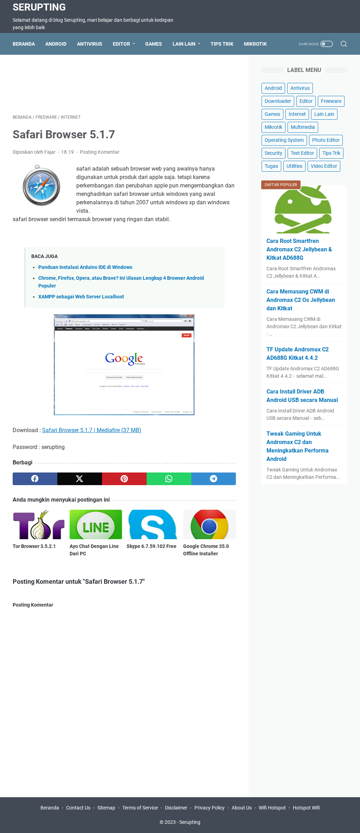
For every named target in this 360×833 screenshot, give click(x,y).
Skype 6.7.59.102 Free (151, 546)
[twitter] (79, 478)
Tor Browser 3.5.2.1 (34, 546)
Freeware (331, 101)
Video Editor (324, 166)
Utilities (294, 166)
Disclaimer (176, 808)
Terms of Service (140, 808)
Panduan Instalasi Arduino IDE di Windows (85, 267)
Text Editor (302, 153)
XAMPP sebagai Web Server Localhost (81, 297)
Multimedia (303, 127)
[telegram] (213, 478)
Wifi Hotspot (272, 808)
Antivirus (89, 44)
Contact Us (78, 808)
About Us (242, 808)
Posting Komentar (100, 152)
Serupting (39, 7)
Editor (121, 44)
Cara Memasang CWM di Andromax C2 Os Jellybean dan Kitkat (300, 300)
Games (153, 44)
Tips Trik (222, 44)
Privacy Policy (209, 808)
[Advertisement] (141, 83)
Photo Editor (326, 140)
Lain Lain (184, 44)
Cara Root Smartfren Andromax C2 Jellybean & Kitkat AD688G (299, 249)
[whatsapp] (169, 478)
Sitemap (106, 808)
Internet (297, 114)
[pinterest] (124, 478)
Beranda (24, 44)
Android (55, 44)
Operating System (284, 140)
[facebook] (35, 478)
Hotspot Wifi (306, 808)
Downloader (278, 101)
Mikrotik (255, 44)
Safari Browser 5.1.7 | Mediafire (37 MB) (91, 430)
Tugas (271, 166)
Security (273, 153)
